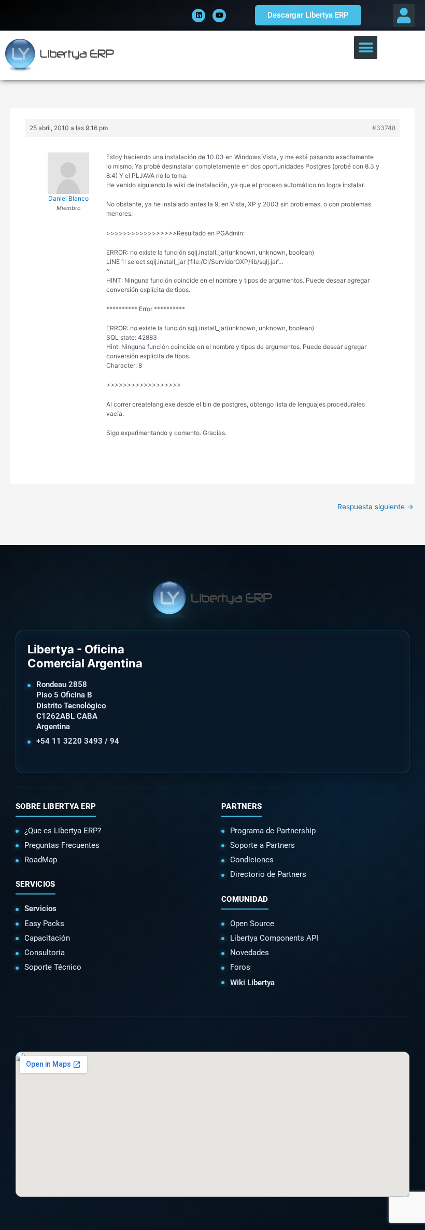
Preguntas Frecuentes (62, 845)
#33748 (383, 128)
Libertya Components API (274, 938)
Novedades (249, 952)
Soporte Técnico (52, 967)
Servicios (40, 908)
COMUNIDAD (244, 899)
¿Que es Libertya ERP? (62, 830)
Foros (240, 967)
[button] (404, 15)
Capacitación (47, 938)
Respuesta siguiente (375, 506)
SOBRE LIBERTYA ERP (56, 806)
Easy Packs (44, 923)
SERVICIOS (35, 884)
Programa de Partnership (273, 830)
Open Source (252, 923)
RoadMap (40, 859)
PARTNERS (241, 806)
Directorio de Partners (268, 874)
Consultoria (44, 952)
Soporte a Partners (262, 845)
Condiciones (252, 859)
